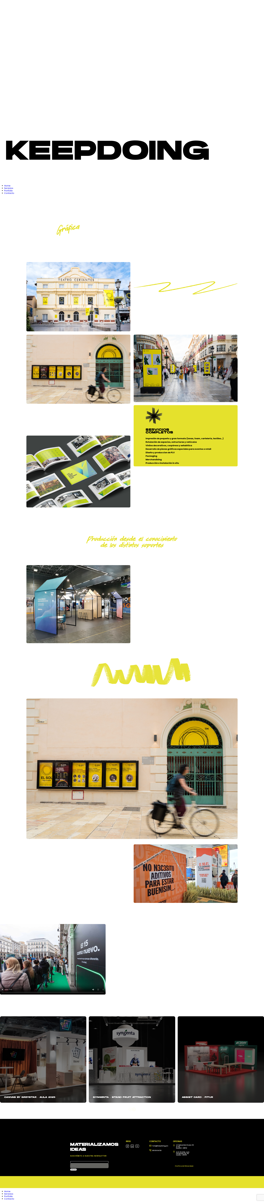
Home (7, 1191)
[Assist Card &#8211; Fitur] (221, 1059)
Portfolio (8, 1196)
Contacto (9, 1198)
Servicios (8, 1193)
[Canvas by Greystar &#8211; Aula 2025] (43, 1059)
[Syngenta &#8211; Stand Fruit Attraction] (132, 1059)
